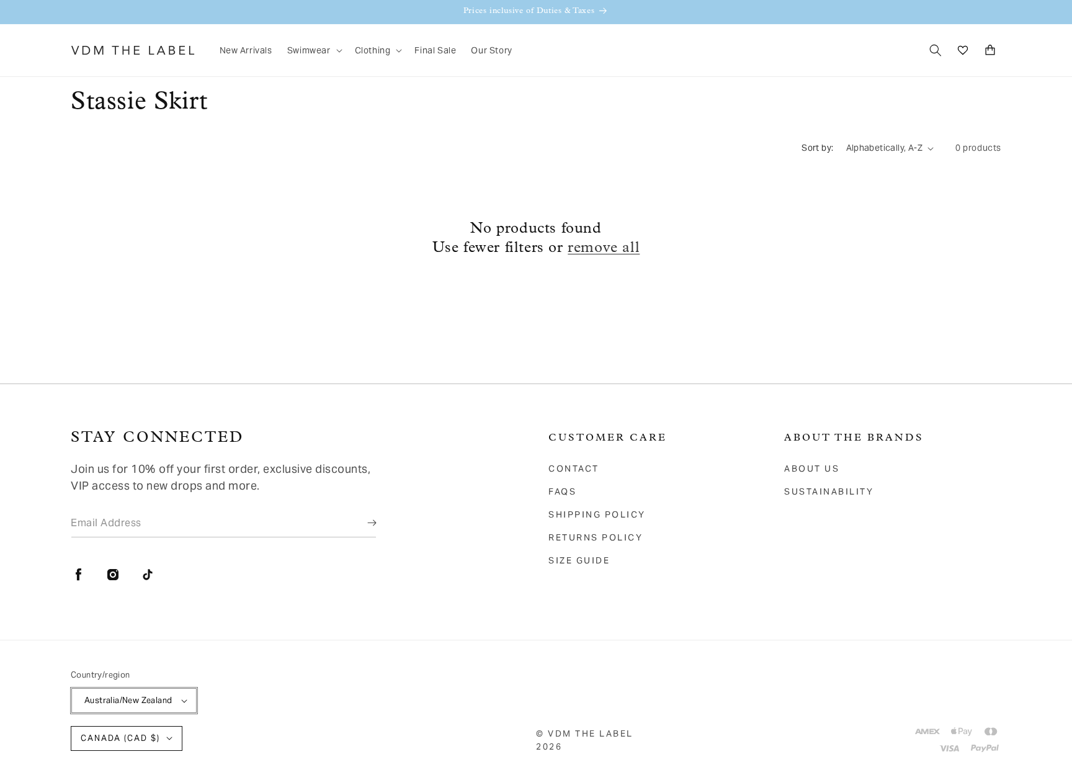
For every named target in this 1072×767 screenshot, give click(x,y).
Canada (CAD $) (120, 738)
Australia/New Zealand (128, 700)
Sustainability (828, 491)
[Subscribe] (363, 522)
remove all (604, 248)
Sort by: (817, 147)
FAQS (562, 491)
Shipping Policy (597, 514)
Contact (573, 468)
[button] (313, 50)
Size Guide (579, 560)
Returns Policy (595, 537)
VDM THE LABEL (590, 733)
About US (811, 468)
